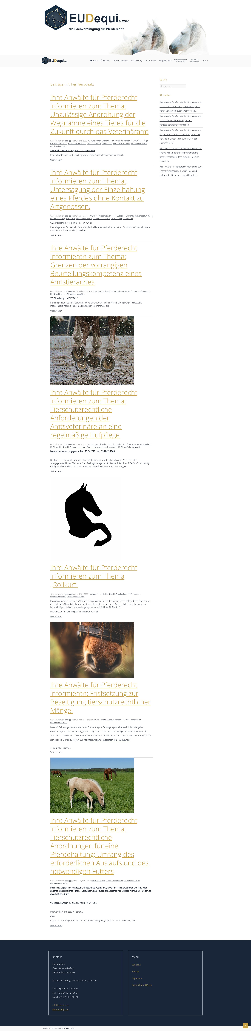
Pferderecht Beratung (121, 143)
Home (95, 60)
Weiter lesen (56, 159)
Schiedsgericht (180, 60)
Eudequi (144, 141)
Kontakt (135, 971)
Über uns (105, 60)
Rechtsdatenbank (120, 60)
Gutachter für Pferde (58, 143)
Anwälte (137, 141)
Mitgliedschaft (165, 60)
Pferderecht (107, 143)
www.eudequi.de (60, 1009)
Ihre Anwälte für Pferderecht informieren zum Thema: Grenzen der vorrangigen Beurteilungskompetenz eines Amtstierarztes (96, 264)
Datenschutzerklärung (142, 985)
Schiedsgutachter (134, 447)
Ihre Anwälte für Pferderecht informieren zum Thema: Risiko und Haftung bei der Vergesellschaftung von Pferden (181, 120)
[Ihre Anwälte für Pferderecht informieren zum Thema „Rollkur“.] (85, 518)
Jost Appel (69, 141)
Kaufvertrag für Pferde (77, 143)
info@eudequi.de (60, 1005)
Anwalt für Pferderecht (105, 141)
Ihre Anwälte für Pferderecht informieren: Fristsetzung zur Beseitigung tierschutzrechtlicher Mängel (100, 697)
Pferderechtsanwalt (139, 143)
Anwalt (92, 141)
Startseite (136, 964)
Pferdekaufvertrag (94, 143)
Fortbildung (151, 60)
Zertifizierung (136, 60)
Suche (205, 60)
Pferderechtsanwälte (58, 146)
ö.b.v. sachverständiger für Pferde (125, 291)
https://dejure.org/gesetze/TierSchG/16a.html (109, 739)
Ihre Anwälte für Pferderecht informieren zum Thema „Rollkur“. (93, 576)
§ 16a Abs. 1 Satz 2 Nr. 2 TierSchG (122, 463)
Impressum (137, 978)
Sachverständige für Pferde (122, 218)
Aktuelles (194, 60)
